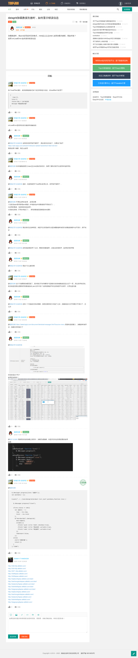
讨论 (32, 9)
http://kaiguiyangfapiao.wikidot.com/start (21, 589)
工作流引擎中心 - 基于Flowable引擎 (111, 83)
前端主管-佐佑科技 (16, 143)
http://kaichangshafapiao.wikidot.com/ (21, 594)
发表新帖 (127, 9)
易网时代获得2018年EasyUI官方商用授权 (107, 38)
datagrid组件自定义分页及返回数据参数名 (107, 24)
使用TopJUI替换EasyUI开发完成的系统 (106, 47)
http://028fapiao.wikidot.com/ (18, 573)
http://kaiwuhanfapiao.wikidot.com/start (21, 584)
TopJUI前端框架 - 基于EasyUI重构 (111, 68)
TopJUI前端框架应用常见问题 (103, 33)
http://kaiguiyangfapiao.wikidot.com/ (20, 602)
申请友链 (108, 99)
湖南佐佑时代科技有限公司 (70, 653)
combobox (96, 35)
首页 (9, 9)
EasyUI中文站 (117, 97)
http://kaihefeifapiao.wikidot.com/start (20, 586)
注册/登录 (128, 3)
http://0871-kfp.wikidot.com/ (17, 571)
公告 (48, 9)
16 (75, 22)
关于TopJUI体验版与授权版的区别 (104, 21)
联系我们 (83, 3)
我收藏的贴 (83, 9)
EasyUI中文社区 (98, 99)
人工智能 (52, 3)
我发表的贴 (71, 9)
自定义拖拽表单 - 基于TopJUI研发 (112, 75)
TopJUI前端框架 (105, 97)
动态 (56, 9)
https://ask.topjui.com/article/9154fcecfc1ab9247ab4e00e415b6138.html (32, 146)
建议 (40, 9)
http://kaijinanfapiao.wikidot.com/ (19, 592)
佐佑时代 (96, 97)
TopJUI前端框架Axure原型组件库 (104, 27)
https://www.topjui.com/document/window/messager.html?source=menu (40, 324)
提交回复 (13, 636)
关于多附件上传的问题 (100, 41)
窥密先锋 (13, 166)
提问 (17, 9)
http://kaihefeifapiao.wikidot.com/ (19, 599)
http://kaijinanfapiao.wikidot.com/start (20, 579)
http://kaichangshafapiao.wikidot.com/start (22, 581)
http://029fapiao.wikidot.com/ (18, 576)
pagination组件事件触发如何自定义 (104, 30)
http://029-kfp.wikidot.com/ (17, 568)
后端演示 (67, 3)
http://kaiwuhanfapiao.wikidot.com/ (19, 597)
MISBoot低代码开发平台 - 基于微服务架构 (112, 60)
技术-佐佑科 (14, 439)
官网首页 (37, 3)
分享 (25, 9)
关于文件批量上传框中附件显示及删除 (105, 44)
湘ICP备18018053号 (88, 653)
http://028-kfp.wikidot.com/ (17, 566)
